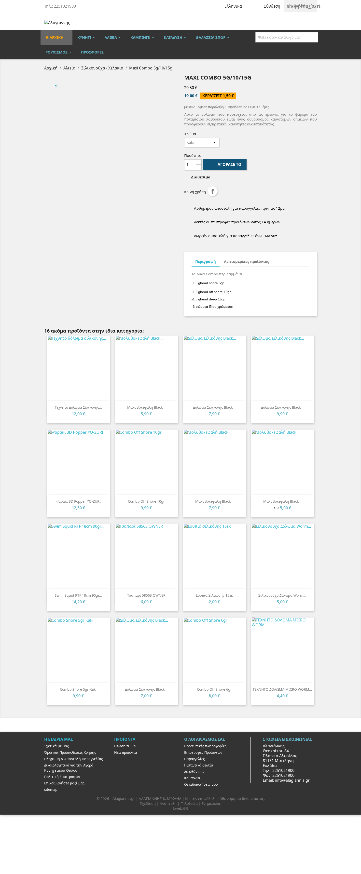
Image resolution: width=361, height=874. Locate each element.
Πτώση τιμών (125, 746)
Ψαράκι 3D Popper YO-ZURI (78, 501)
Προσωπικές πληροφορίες (205, 746)
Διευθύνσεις (194, 771)
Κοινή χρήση (213, 191)
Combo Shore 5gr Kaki (78, 689)
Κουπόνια (192, 778)
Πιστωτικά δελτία (198, 765)
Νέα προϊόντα (125, 752)
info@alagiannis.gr (292, 780)
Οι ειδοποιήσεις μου (201, 784)
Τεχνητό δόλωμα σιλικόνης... (78, 407)
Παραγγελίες (194, 758)
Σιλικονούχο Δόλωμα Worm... (282, 595)
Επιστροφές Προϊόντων (203, 752)
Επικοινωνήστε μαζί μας (64, 783)
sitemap (50, 789)
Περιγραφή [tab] (205, 261)
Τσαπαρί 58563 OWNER (146, 595)
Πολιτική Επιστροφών (62, 776)
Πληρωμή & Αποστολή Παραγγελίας (73, 758)
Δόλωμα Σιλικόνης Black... (214, 407)
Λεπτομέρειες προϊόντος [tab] (246, 261)
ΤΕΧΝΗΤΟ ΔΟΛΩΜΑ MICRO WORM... (282, 689)
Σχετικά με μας (56, 746)
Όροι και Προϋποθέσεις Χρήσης (70, 752)
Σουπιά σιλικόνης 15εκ (214, 595)
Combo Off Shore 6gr (214, 689)
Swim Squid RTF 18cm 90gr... (78, 595)
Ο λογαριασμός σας (204, 739)
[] (317, 37)
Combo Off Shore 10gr (146, 501)
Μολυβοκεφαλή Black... (146, 407)
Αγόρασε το (225, 164)
